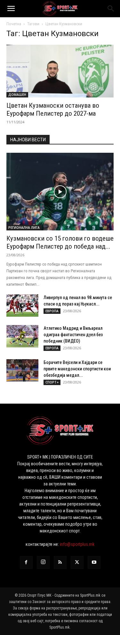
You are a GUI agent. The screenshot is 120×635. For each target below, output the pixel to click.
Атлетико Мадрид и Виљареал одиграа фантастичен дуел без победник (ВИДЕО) (73, 335)
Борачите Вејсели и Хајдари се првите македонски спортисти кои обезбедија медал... (77, 369)
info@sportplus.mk (77, 544)
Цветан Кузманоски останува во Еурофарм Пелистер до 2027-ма (52, 109)
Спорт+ (52, 382)
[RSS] (60, 562)
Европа (52, 311)
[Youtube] (94, 562)
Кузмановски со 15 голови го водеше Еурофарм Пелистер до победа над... (60, 242)
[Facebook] (26, 562)
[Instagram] (43, 562)
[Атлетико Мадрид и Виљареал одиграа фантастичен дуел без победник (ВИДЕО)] (22, 336)
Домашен (17, 94)
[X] (77, 562)
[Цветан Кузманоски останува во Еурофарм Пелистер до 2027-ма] (60, 71)
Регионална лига (24, 227)
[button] (11, 8)
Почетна (13, 23)
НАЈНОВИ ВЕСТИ (28, 139)
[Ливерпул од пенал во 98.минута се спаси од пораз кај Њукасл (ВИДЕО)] (22, 305)
